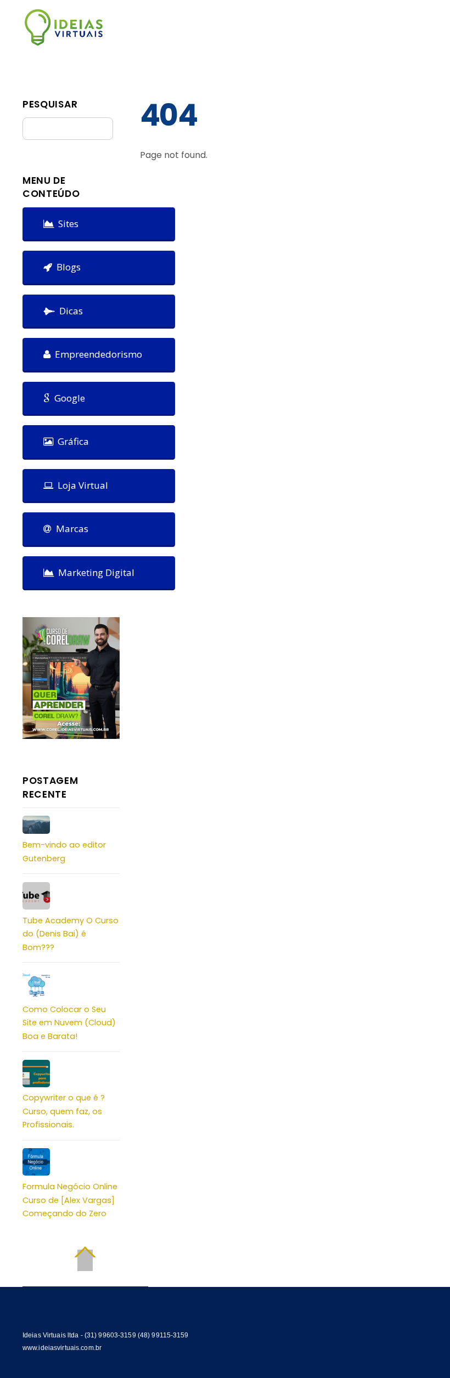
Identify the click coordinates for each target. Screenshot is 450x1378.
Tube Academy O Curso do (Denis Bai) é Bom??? (70, 934)
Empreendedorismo (96, 354)
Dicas (69, 310)
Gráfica (71, 441)
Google (67, 398)
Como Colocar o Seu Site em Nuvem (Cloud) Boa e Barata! (69, 1023)
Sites (66, 223)
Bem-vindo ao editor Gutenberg (64, 851)
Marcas (70, 528)
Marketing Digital (94, 572)
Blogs (66, 267)
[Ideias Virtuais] (63, 41)
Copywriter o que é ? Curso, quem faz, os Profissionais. (63, 1111)
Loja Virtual (80, 485)
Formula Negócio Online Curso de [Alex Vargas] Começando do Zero (69, 1200)
